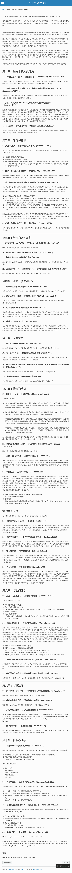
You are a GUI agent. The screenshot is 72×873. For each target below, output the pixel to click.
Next (65, 862)
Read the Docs (37, 869)
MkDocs (12, 869)
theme (22, 869)
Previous (8, 862)
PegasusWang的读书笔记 (37, 3)
